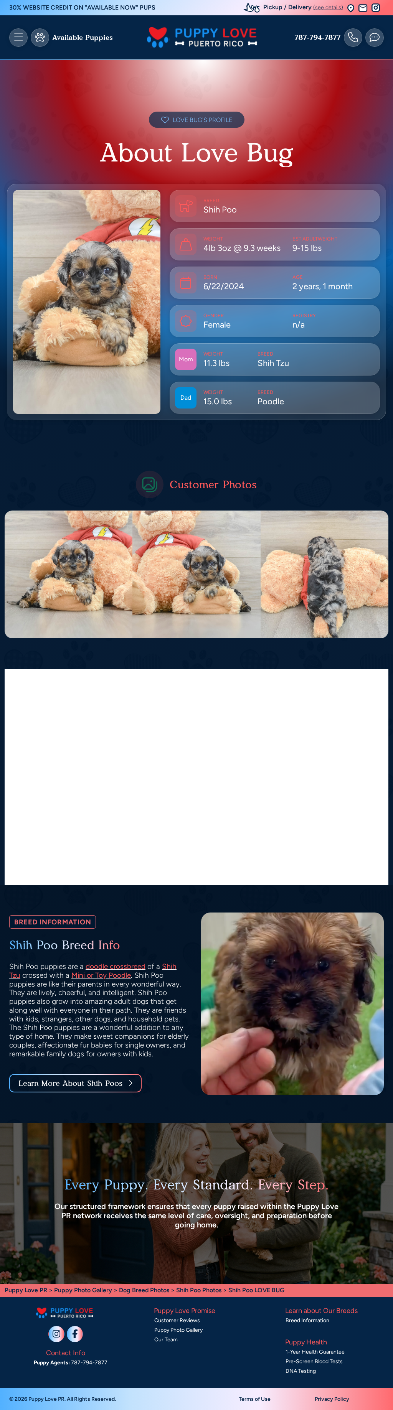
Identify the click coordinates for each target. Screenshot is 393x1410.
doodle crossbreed (115, 966)
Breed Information (307, 1320)
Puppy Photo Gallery (83, 1290)
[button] (350, 8)
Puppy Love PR (26, 1290)
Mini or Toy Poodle (101, 975)
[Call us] (353, 37)
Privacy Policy (332, 1399)
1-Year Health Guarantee (315, 1352)
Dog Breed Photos (144, 1290)
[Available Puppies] (40, 37)
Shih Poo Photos (198, 1290)
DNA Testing (301, 1371)
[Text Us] (374, 37)
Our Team (166, 1339)
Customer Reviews (177, 1320)
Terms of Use (255, 1399)
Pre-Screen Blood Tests (314, 1361)
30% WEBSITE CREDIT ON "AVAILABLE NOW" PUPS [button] (82, 7)
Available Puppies (82, 37)
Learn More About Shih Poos (70, 1083)
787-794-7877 (317, 37)
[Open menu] (18, 37)
